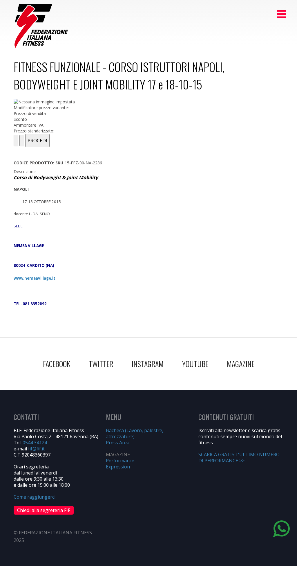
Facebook (56, 363)
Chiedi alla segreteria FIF (43, 510)
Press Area (117, 442)
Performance (120, 460)
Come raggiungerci (34, 497)
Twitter (101, 363)
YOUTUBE (195, 363)
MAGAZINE (240, 363)
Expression (118, 466)
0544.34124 (35, 442)
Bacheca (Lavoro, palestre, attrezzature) (134, 433)
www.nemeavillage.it (34, 278)
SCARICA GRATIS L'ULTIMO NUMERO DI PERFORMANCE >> (239, 457)
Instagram (148, 363)
